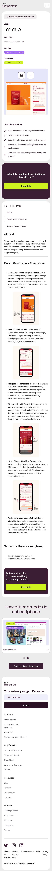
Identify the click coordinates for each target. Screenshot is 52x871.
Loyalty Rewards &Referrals (12, 726)
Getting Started (11, 811)
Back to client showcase (26, 666)
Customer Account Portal (15, 737)
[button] (47, 5)
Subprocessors (27, 852)
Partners (7, 788)
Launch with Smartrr (13, 750)
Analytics (8, 732)
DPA (38, 852)
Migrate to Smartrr (12, 755)
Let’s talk (26, 587)
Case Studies (9, 760)
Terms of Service (7, 855)
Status (7, 830)
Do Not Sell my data (15, 855)
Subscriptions (10, 719)
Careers (7, 797)
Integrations (9, 792)
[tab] (21, 75)
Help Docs (8, 815)
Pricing (7, 770)
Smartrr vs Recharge (13, 765)
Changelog (8, 825)
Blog (6, 783)
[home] (9, 5)
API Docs (8, 820)
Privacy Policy (45, 853)
